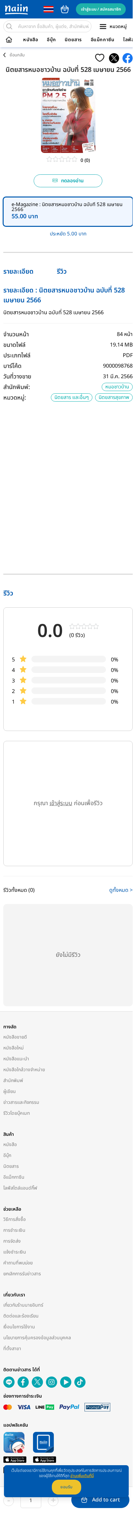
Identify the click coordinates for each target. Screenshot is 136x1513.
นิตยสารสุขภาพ (114, 397)
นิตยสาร (73, 40)
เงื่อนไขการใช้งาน (19, 1326)
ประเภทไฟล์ (16, 355)
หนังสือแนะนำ (16, 1058)
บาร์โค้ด (12, 366)
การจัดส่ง (12, 1241)
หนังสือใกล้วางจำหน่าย (24, 1069)
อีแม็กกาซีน (103, 40)
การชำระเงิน (14, 1230)
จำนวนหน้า (16, 334)
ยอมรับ (66, 1487)
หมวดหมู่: (14, 397)
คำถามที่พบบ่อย (18, 1262)
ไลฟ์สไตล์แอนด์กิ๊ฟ (20, 1188)
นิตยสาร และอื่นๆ (71, 397)
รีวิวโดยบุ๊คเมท (16, 1113)
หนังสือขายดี (15, 1037)
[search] (9, 26)
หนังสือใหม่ (13, 1047)
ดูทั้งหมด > (121, 890)
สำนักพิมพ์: (16, 387)
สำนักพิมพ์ (13, 1080)
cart (65, 9)
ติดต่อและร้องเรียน (21, 1316)
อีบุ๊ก (51, 40)
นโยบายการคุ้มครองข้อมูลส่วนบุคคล (37, 1337)
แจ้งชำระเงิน (14, 1252)
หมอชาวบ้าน (117, 387)
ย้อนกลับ (17, 55)
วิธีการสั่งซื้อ (14, 1219)
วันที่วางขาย (17, 376)
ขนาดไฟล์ (14, 345)
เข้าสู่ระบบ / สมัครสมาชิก (101, 9)
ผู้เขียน (9, 1091)
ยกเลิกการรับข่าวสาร (22, 1273)
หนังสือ (30, 40)
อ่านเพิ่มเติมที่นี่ (82, 1476)
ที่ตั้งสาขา (12, 1348)
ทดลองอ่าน (72, 181)
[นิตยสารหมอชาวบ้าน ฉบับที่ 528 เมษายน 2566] (114, 58)
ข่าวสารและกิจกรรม (21, 1102)
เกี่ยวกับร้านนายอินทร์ (23, 1305)
